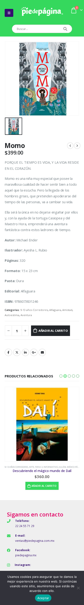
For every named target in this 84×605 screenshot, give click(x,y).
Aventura (26, 315)
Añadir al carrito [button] (44, 485)
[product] (42, 424)
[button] (61, 376)
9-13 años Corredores (34, 310)
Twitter (17, 352)
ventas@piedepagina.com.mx (34, 540)
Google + (34, 352)
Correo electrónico (42, 352)
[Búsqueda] (65, 29)
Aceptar (43, 598)
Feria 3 (38, 467)
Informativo (50, 467)
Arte (31, 467)
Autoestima (12, 315)
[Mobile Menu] (9, 13)
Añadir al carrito (53, 330)
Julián (62, 467)
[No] (78, 588)
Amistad (67, 310)
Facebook (8, 352)
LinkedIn (25, 352)
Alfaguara (55, 310)
